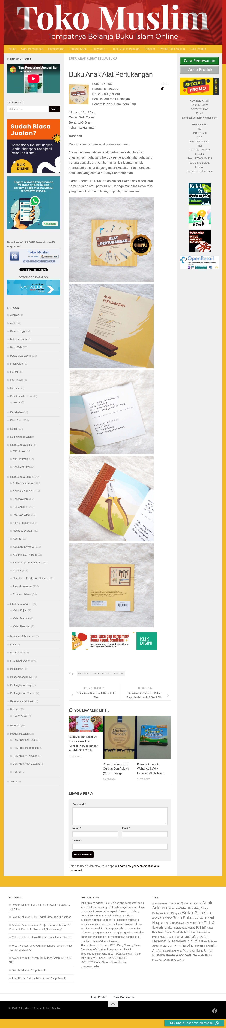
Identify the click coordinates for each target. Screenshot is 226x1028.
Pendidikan (16, 668)
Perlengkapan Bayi (21, 685)
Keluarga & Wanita (23, 546)
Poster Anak (20, 715)
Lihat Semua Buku (102, 58)
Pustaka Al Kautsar (188, 946)
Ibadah (168, 927)
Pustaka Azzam (172, 950)
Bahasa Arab (20, 498)
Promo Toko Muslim (172, 48)
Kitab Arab (16, 420)
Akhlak (173, 903)
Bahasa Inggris (19, 331)
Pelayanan (98, 48)
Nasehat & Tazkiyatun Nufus (29, 578)
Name (76, 828)
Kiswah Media (179, 932)
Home (12, 48)
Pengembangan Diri (21, 676)
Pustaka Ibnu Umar (197, 951)
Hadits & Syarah (22, 530)
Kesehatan (16, 412)
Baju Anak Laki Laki (24, 739)
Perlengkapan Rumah (22, 693)
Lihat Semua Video (21, 604)
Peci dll (17, 771)
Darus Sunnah (169, 923)
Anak (207, 902)
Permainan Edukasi (21, 701)
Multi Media (16, 652)
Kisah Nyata (164, 932)
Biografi (176, 913)
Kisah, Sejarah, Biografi (26, 562)
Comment (78, 804)
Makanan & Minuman (22, 636)
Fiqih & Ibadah (21, 522)
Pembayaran (56, 48)
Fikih (200, 923)
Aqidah (158, 907)
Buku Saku (119, 673)
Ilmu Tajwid (16, 379)
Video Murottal (21, 618)
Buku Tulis (16, 347)
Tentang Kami (78, 48)
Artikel (13, 323)
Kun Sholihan (204, 932)
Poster (14, 709)
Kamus (17, 538)
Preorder (15, 725)
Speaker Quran (22, 466)
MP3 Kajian (19, 450)
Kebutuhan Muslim (21, 396)
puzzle (16, 402)
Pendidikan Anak (22, 586)
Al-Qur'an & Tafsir (23, 482)
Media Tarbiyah (166, 937)
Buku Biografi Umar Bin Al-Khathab (51, 916)
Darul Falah (198, 918)
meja (13, 644)
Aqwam (170, 908)
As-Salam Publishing (188, 908)
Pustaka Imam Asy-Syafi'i (172, 955)
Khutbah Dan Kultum (25, 554)
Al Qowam (195, 903)
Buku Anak (77, 58)
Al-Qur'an (183, 903)
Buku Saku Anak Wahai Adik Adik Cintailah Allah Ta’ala (150, 769)
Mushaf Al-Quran (196, 936)
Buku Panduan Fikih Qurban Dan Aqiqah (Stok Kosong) (116, 769)
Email (126, 828)
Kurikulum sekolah (21, 436)
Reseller (149, 48)
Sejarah (198, 955)
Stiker (13, 781)
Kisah (201, 927)
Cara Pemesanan (32, 48)
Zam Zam (179, 960)
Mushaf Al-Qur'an (20, 660)
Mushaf (179, 936)
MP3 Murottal (20, 458)
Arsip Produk (198, 48)
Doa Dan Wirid (21, 514)
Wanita (168, 960)
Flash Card (16, 363)
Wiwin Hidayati (20, 945)
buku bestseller (19, 339)
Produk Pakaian (19, 733)
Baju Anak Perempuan (26, 747)
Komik (14, 428)
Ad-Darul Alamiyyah (160, 904)
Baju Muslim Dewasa (25, 755)
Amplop (14, 314)
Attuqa (204, 908)
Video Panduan (21, 626)
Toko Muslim (19, 904)
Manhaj (17, 570)
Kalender (15, 388)
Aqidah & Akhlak (22, 490)
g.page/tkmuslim (90, 966)
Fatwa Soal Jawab (20, 355)
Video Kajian (20, 610)
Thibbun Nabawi (22, 594)
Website (77, 840)
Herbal (14, 371)
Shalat (208, 955)
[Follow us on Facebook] (214, 1010)
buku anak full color (101, 673)
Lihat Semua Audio (21, 444)
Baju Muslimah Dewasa (26, 763)
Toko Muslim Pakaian (126, 48)
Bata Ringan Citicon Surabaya (29, 978)
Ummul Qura (157, 960)
